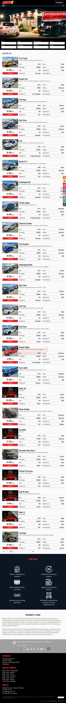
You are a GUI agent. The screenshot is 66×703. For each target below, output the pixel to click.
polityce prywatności (11, 697)
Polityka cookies (7, 660)
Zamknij (61, 697)
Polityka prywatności (8, 659)
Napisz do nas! (48, 701)
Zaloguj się (60, 2)
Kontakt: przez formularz (9, 693)
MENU (3, 6)
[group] (33, 23)
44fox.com (62, 701)
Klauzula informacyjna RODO (11, 662)
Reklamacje (5, 664)
